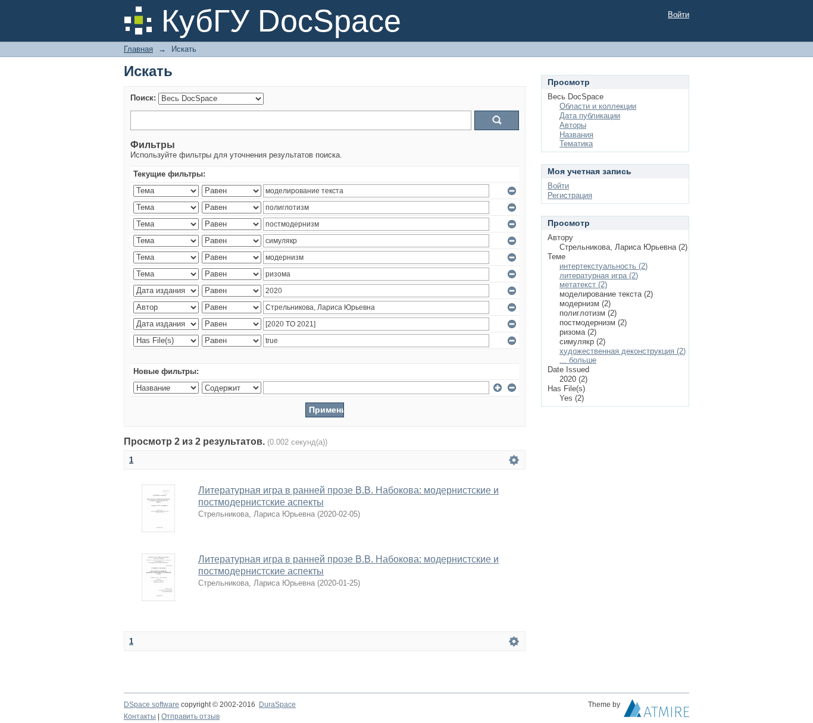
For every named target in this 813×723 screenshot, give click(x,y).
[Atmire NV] (656, 711)
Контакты (140, 716)
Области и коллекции (597, 106)
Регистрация (570, 195)
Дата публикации (589, 115)
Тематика (576, 143)
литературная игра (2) (598, 275)
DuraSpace (277, 704)
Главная (138, 49)
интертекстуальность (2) (603, 266)
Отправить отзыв (190, 716)
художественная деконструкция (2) (622, 351)
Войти (678, 14)
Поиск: (143, 97)
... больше (577, 360)
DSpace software (151, 704)
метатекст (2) (583, 284)
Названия (576, 134)
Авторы (572, 125)
